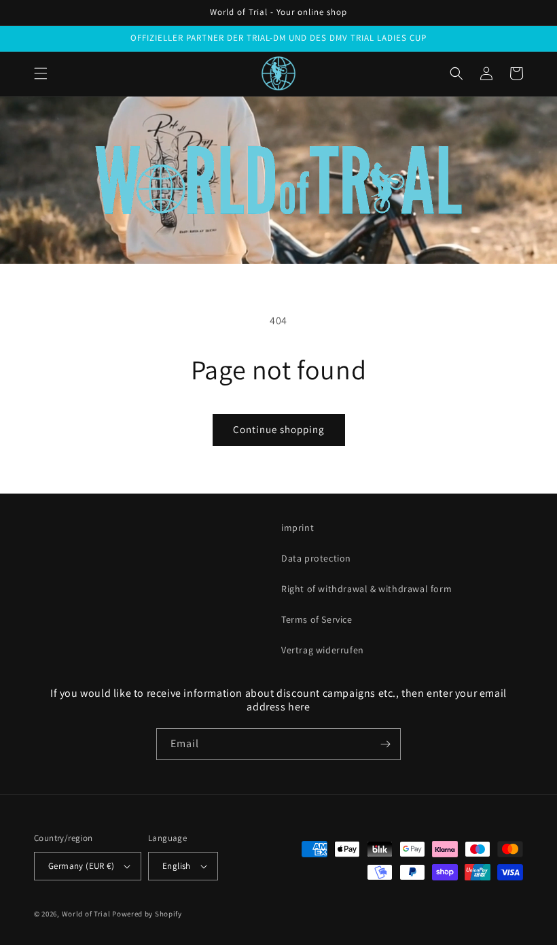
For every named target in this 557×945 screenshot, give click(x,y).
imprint (297, 527)
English (176, 866)
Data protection (316, 558)
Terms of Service (317, 619)
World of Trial (86, 913)
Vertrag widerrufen (322, 650)
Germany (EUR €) (81, 866)
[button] (41, 73)
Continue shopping (279, 429)
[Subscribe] (385, 744)
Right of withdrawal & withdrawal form (366, 589)
